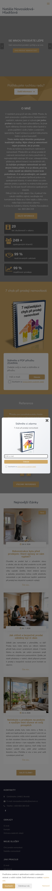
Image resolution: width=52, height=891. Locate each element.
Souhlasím (9, 886)
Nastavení (46, 886)
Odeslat (26, 462)
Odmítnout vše (24, 886)
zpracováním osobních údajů (26, 467)
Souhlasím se (12, 467)
